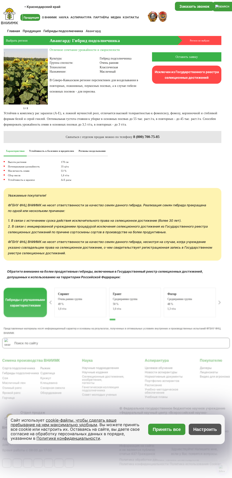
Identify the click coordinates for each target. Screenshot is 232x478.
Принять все (167, 429)
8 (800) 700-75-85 (146, 137)
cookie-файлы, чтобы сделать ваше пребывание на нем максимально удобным (63, 422)
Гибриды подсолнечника (63, 31)
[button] (47, 108)
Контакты (131, 17)
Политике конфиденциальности (68, 438)
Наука (64, 17)
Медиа (116, 17)
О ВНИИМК (49, 17)
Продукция (32, 31)
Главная (13, 31)
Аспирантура (81, 17)
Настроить (205, 429)
